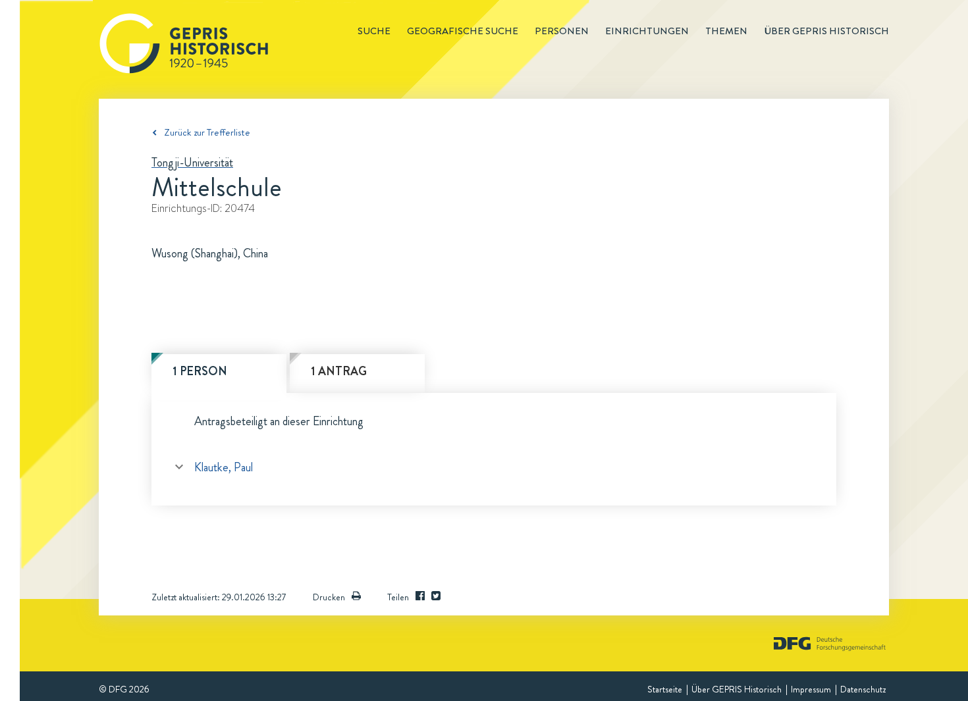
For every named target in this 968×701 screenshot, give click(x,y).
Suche (374, 31)
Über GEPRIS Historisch (736, 689)
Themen (726, 31)
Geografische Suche (462, 31)
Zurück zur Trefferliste (207, 132)
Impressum (811, 689)
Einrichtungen (647, 31)
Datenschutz (863, 689)
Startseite (664, 689)
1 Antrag (339, 371)
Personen (562, 31)
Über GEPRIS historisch (826, 31)
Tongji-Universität (192, 162)
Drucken (329, 597)
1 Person (200, 371)
